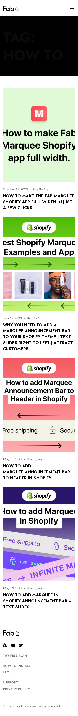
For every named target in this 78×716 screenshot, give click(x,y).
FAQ (6, 672)
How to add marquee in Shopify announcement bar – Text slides (37, 601)
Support (10, 682)
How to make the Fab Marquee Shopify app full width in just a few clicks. (39, 202)
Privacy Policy (16, 689)
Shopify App (40, 189)
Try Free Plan (15, 655)
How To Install (17, 665)
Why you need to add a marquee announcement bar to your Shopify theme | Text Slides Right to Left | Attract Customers (38, 337)
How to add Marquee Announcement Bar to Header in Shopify (36, 472)
